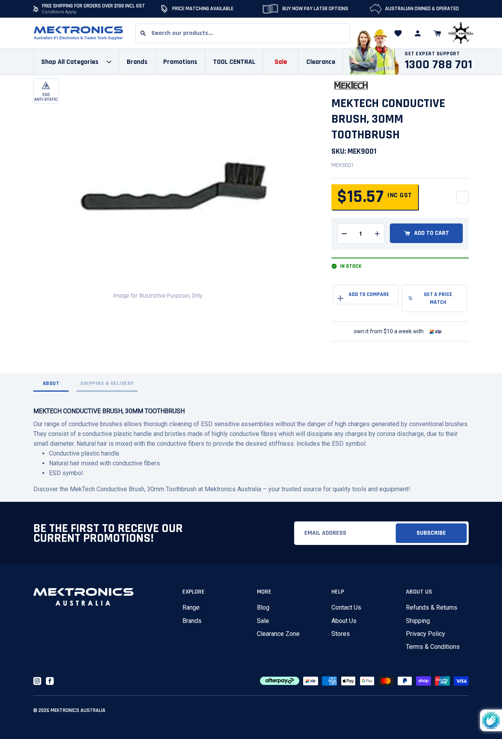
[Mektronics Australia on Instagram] (37, 681)
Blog (263, 607)
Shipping (418, 621)
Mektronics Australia (78, 710)
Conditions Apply (59, 12)
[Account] (417, 33)
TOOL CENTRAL (234, 61)
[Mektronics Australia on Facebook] (50, 681)
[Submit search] (143, 33)
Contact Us (346, 607)
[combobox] (242, 33)
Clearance (320, 61)
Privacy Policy (425, 633)
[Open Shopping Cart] (437, 33)
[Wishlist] (398, 33)
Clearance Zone (278, 633)
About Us (343, 621)
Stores (340, 633)
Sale (263, 621)
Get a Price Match (438, 298)
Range (191, 607)
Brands (192, 621)
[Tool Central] (461, 33)
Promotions (180, 61)
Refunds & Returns (431, 607)
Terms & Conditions (433, 646)
